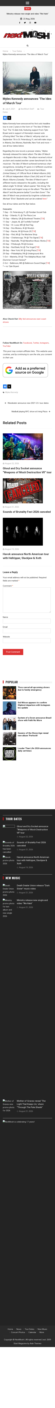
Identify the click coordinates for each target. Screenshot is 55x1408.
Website (6, 637)
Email (5, 627)
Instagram (44, 343)
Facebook (27, 343)
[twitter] (25, 22)
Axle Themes (35, 1343)
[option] (27, 13)
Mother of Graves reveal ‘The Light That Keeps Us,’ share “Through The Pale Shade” (31, 1104)
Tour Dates (29, 1329)
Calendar (32, 1332)
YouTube (7, 346)
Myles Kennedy (11, 392)
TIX (42, 218)
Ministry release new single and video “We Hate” (27, 14)
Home (10, 1329)
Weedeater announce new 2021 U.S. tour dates (28, 403)
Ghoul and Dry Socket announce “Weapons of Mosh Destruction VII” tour (32, 829)
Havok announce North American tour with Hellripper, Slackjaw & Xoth (33, 860)
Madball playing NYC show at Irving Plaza (29, 411)
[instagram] (30, 22)
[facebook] (19, 22)
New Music (42, 1329)
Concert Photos (18, 1332)
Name (5, 617)
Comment (8, 586)
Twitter (36, 343)
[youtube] (35, 22)
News (18, 1329)
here (44, 199)
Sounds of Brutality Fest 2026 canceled (27, 511)
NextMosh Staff (27, 109)
